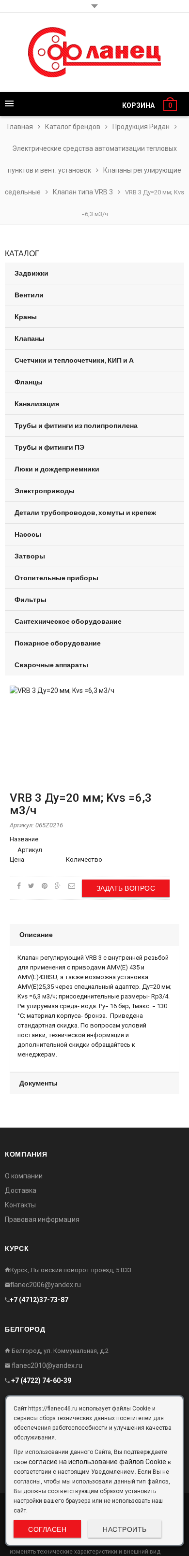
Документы (38, 1083)
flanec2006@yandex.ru (45, 1285)
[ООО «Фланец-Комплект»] (95, 52)
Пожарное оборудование (58, 643)
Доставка (20, 1190)
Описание (36, 934)
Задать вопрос (126, 888)
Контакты (20, 1205)
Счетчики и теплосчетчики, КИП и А (74, 360)
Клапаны (30, 338)
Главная (20, 127)
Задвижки (31, 273)
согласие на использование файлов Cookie (97, 1462)
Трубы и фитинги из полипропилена (76, 425)
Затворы (30, 556)
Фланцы (29, 382)
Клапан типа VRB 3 (83, 192)
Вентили (29, 295)
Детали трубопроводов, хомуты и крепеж (85, 512)
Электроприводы (45, 490)
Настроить (125, 1529)
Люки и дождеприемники (57, 469)
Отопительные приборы (56, 577)
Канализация (37, 403)
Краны (26, 316)
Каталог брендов (72, 127)
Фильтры (31, 599)
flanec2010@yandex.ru (46, 1365)
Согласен (47, 1529)
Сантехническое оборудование (68, 621)
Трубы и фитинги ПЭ (49, 447)
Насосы (28, 534)
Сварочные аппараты (51, 665)
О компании (24, 1176)
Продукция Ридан (141, 127)
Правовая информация (42, 1219)
